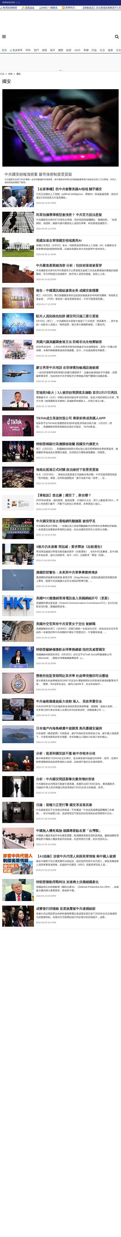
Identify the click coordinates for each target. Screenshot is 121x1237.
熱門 (36, 50)
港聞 (44, 50)
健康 (110, 50)
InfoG (77, 50)
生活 (102, 50)
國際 (60, 50)
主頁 (2, 74)
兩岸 (52, 50)
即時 (28, 50)
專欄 (86, 50)
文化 (118, 50)
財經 (68, 50)
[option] (60, 128)
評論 (94, 50)
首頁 (4, 50)
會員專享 (18, 50)
